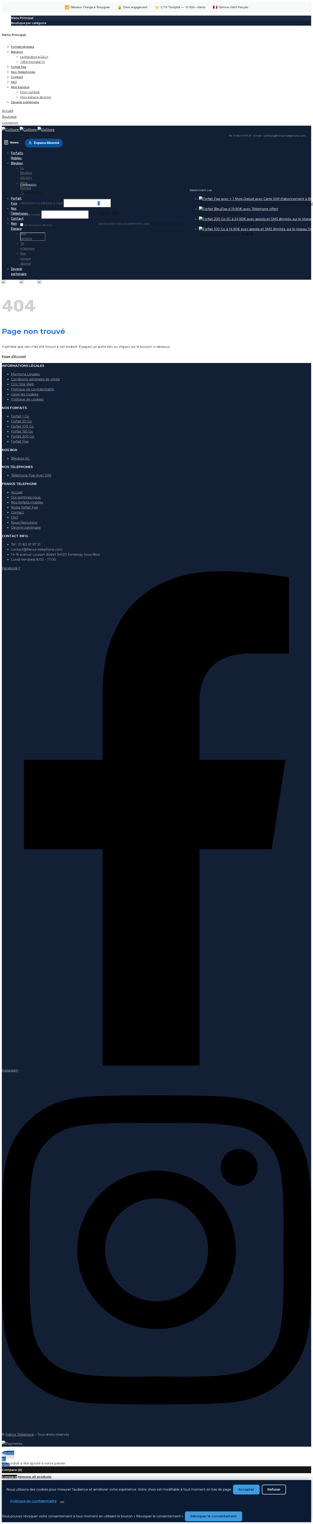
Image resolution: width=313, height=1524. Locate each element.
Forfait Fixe (20, 441)
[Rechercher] (11, 213)
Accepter (246, 1489)
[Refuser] (62, 1502)
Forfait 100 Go (22, 426)
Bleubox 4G (20, 458)
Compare (9, 1476)
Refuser (273, 1489)
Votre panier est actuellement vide (123, 223)
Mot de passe (30, 214)
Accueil (16, 492)
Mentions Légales (25, 374)
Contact (17, 512)
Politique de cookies (27, 399)
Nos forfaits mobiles (27, 502)
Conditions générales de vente (35, 379)
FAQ (14, 517)
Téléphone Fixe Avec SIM (31, 475)
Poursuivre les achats (168, 223)
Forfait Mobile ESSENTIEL (220, 234)
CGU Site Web (22, 384)
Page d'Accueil (14, 356)
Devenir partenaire (26, 527)
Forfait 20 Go (21, 421)
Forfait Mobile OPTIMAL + (220, 224)
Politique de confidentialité (32, 389)
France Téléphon (18, 1434)
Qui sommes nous (26, 497)
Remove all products (35, 1476)
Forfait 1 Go (20, 416)
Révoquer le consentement (213, 1516)
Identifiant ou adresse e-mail (41, 203)
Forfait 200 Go (22, 436)
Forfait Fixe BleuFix (214, 214)
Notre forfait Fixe (24, 507)
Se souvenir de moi (37, 225)
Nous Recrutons (24, 522)
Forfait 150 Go (22, 431)
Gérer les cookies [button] (24, 394)
